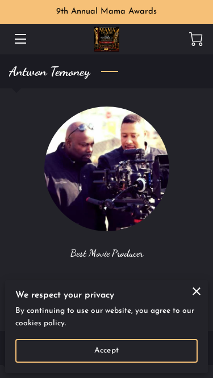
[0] (196, 39)
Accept (106, 350)
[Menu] (19, 38)
